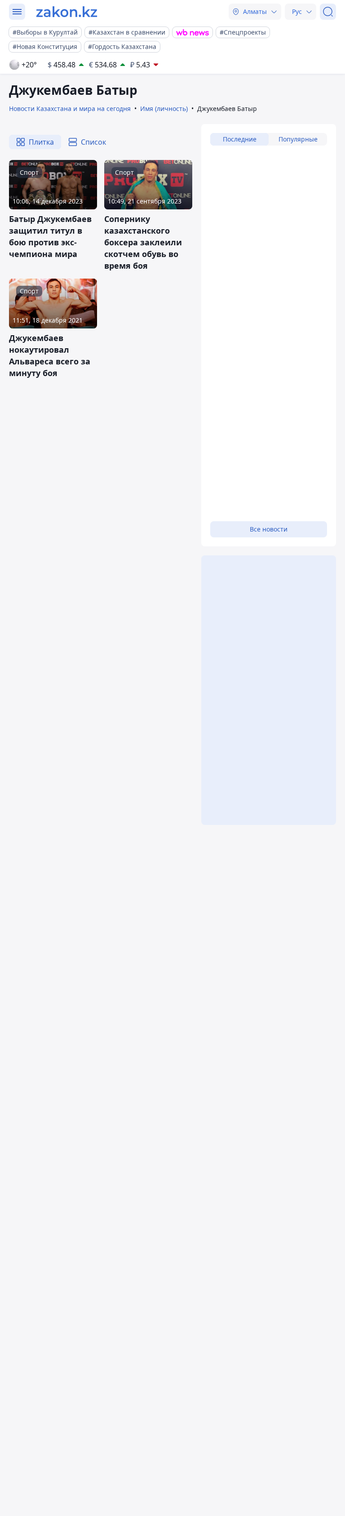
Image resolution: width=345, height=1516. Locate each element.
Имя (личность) (164, 108)
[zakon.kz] (66, 11)
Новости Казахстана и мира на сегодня (70, 108)
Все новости (269, 529)
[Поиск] (328, 12)
